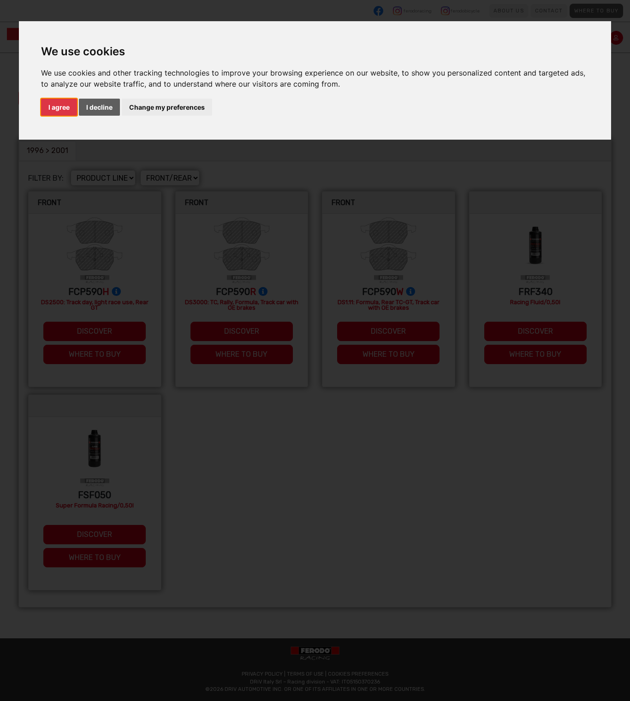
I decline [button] (99, 107)
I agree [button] (59, 107)
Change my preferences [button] (167, 107)
